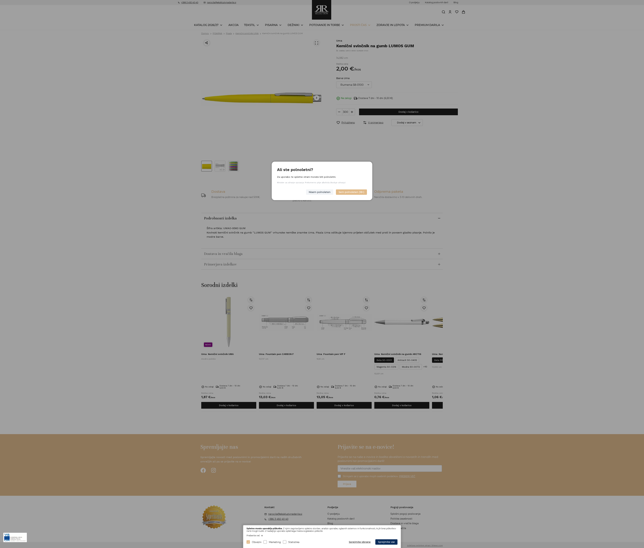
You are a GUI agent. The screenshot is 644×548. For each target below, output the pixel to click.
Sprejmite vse (386, 541)
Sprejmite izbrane (360, 541)
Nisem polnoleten (320, 192)
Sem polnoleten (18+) (351, 192)
